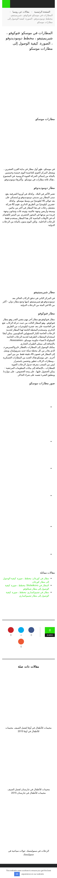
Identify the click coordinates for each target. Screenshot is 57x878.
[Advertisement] (28, 84)
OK (17, 874)
